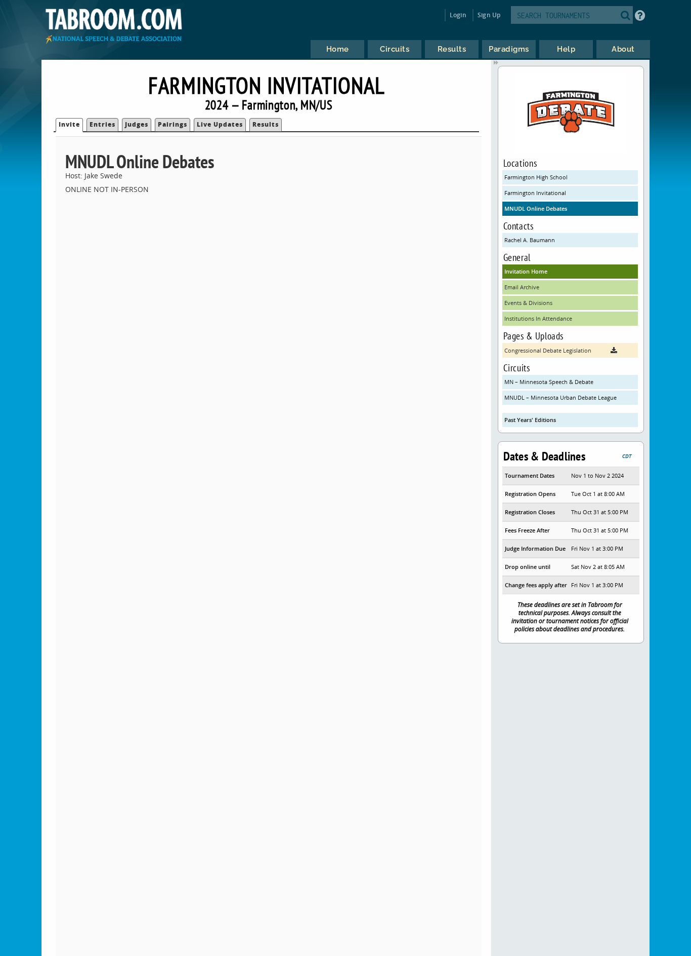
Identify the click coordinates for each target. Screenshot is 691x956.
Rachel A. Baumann (529, 240)
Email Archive (521, 287)
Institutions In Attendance (538, 318)
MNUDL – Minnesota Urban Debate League (560, 397)
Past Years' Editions (530, 420)
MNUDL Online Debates (535, 208)
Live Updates (220, 124)
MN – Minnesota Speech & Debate (548, 382)
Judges (136, 124)
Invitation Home (525, 271)
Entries (102, 124)
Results (265, 124)
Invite (69, 124)
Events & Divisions (528, 303)
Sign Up (489, 15)
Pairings (172, 124)
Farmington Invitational (535, 193)
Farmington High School (536, 177)
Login (458, 15)
